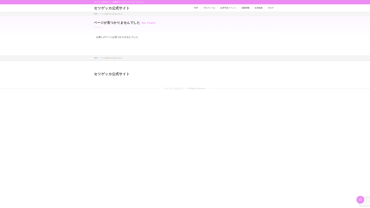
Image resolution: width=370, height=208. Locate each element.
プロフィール (209, 8)
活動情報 (245, 8)
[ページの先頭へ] (360, 200)
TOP (196, 8)
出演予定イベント (228, 8)
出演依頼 (259, 8)
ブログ (271, 8)
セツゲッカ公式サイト (112, 8)
